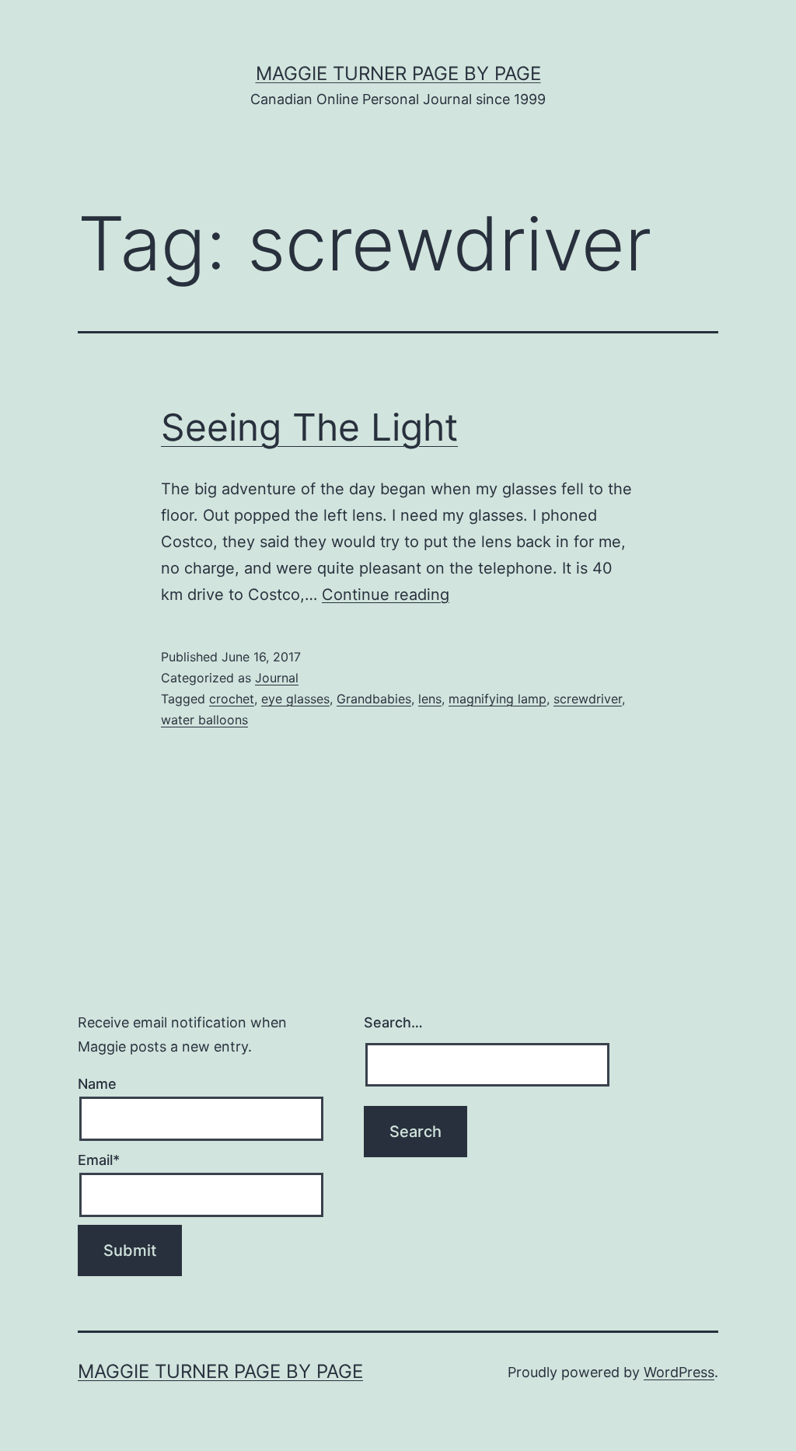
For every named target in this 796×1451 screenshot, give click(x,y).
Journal (276, 677)
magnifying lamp (497, 698)
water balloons (204, 719)
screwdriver (587, 698)
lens (430, 698)
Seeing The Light (309, 427)
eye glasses (295, 698)
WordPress (679, 1372)
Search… (393, 1022)
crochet (231, 698)
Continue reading (385, 594)
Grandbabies (374, 698)
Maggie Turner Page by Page (398, 73)
